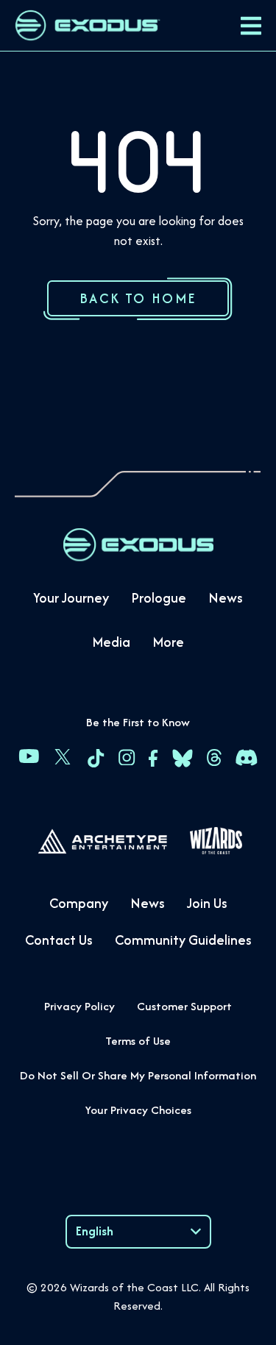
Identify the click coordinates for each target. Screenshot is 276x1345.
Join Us (207, 903)
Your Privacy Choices (138, 1109)
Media (111, 642)
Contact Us (59, 940)
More (168, 642)
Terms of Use (138, 1040)
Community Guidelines (183, 940)
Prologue (158, 598)
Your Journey (71, 598)
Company (78, 903)
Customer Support (184, 1006)
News (225, 598)
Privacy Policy (79, 1006)
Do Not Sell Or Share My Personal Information (138, 1075)
